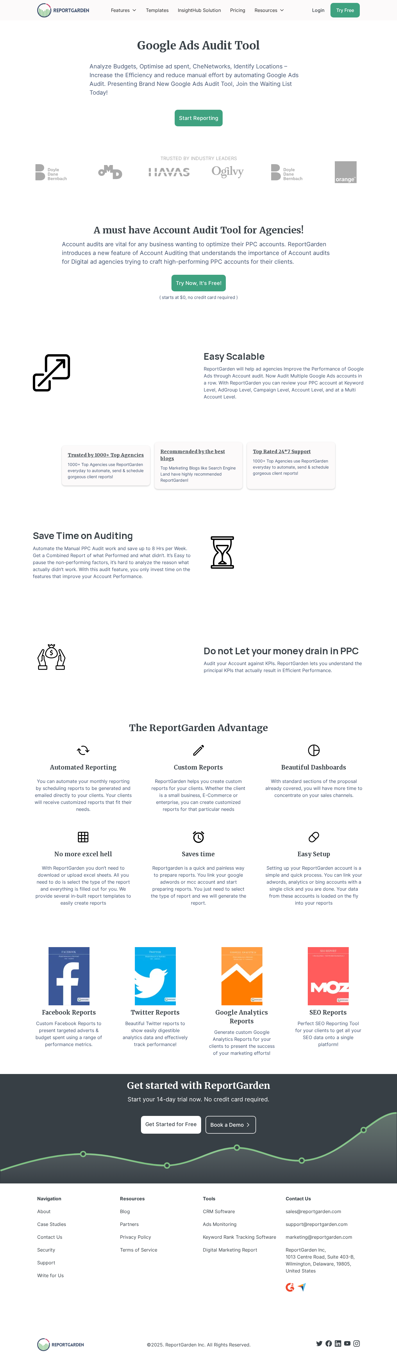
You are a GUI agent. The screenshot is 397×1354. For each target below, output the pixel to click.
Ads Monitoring (220, 1224)
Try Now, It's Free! (198, 283)
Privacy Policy (135, 1237)
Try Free (345, 10)
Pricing (237, 10)
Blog (125, 1211)
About (44, 1211)
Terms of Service (138, 1250)
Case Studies (51, 1224)
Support (46, 1263)
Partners (129, 1224)
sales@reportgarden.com (313, 1211)
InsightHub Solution (199, 10)
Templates (157, 10)
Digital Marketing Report (230, 1250)
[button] (124, 10)
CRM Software (219, 1211)
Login (318, 10)
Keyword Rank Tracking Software (239, 1237)
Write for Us (50, 1275)
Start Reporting (198, 118)
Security (46, 1250)
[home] (63, 10)
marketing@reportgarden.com (319, 1237)
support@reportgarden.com (317, 1224)
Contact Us (49, 1237)
